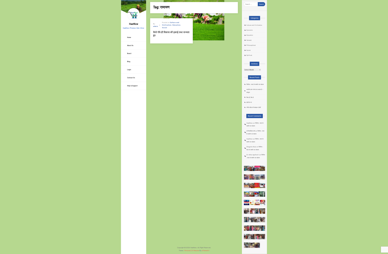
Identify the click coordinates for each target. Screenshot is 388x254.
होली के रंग (249, 102)
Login (129, 70)
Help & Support (132, 86)
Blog (128, 61)
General (249, 40)
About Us (130, 45)
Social (164, 27)
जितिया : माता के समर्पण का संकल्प (255, 84)
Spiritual (249, 55)
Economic (249, 30)
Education (176, 25)
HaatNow (133, 24)
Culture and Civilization (254, 25)
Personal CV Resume (191, 250)
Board (129, 53)
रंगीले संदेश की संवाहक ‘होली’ (253, 107)
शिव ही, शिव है (250, 97)
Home (129, 37)
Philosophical (251, 45)
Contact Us (131, 78)
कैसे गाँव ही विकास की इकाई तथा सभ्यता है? (171, 34)
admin (155, 26)
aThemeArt (205, 250)
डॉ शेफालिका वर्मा (250, 131)
